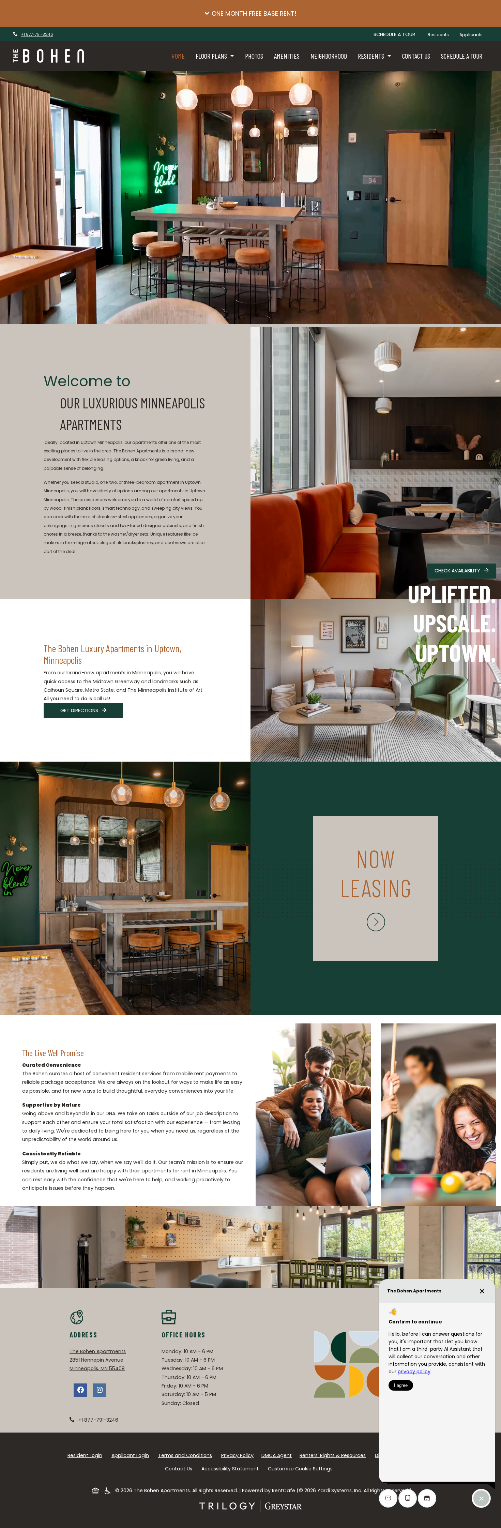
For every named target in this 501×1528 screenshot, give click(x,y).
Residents (441, 34)
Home (178, 56)
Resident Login (86, 1455)
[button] (250, 13)
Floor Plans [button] (212, 56)
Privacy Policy (238, 1455)
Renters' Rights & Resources (334, 1455)
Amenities (287, 56)
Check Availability (458, 570)
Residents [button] (371, 56)
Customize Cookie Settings (300, 1468)
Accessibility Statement (231, 1468)
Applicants (473, 34)
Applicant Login (131, 1455)
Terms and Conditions (186, 1455)
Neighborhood (328, 56)
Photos (254, 56)
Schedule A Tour (394, 34)
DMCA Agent (277, 1455)
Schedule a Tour (461, 56)
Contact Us (416, 56)
